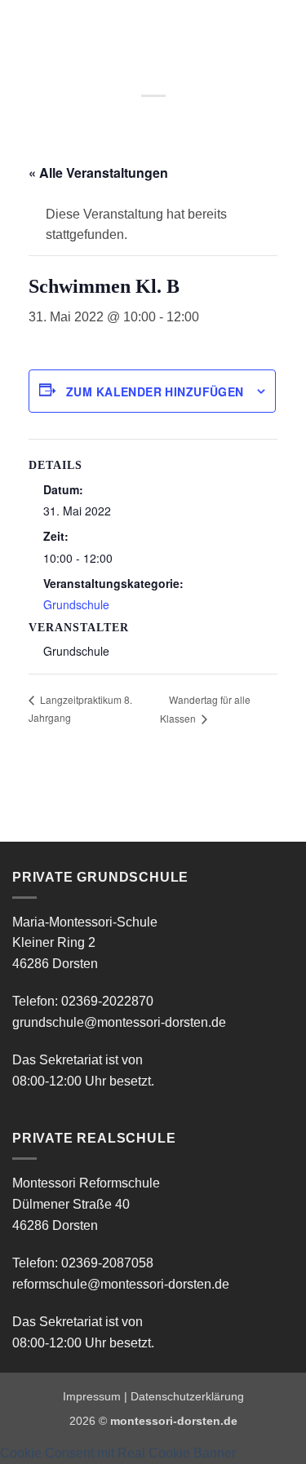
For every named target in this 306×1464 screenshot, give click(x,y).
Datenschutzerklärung (187, 1396)
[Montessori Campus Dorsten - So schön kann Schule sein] (131, 28)
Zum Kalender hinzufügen (155, 391)
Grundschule (76, 604)
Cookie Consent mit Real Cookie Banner (118, 1453)
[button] (22, 28)
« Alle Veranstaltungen (98, 172)
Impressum (92, 1396)
